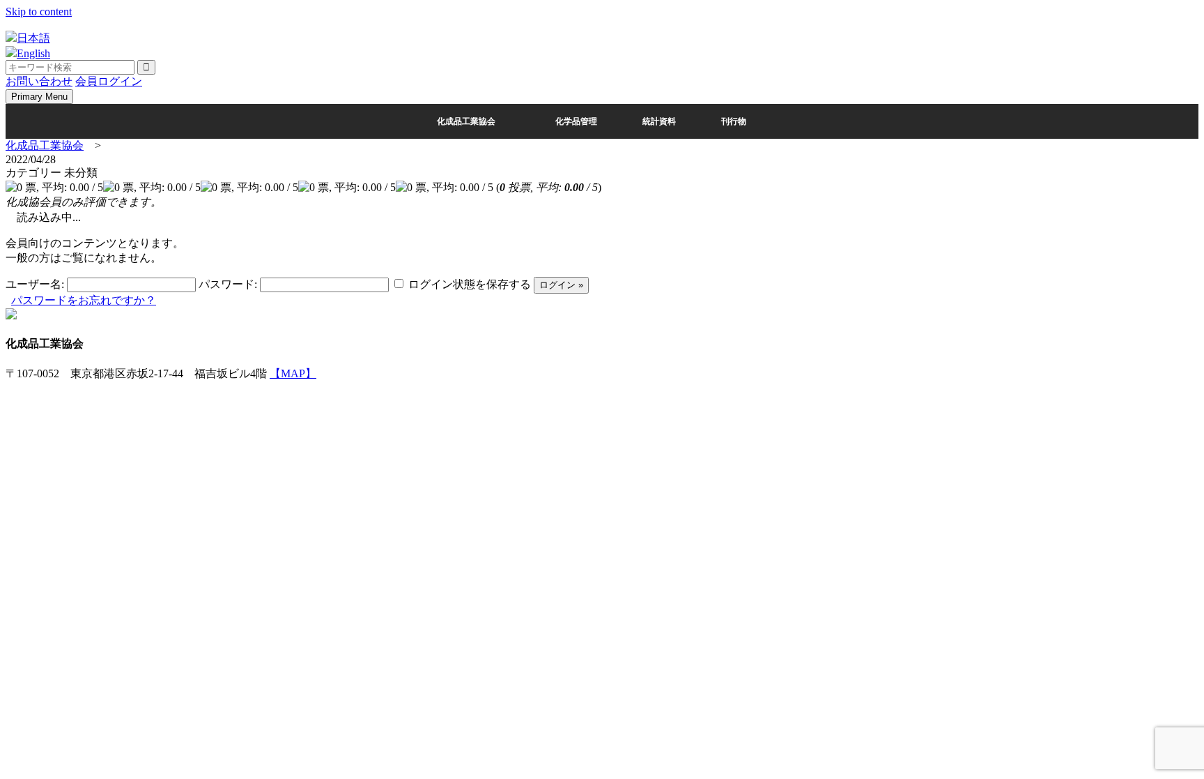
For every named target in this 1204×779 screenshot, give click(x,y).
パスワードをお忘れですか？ (83, 300)
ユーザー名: (35, 284)
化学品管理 (576, 121)
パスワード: (228, 284)
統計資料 (659, 121)
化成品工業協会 (466, 121)
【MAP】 (293, 373)
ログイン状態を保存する (469, 284)
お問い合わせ (39, 81)
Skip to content (39, 11)
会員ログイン (108, 81)
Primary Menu (39, 96)
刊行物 (733, 121)
